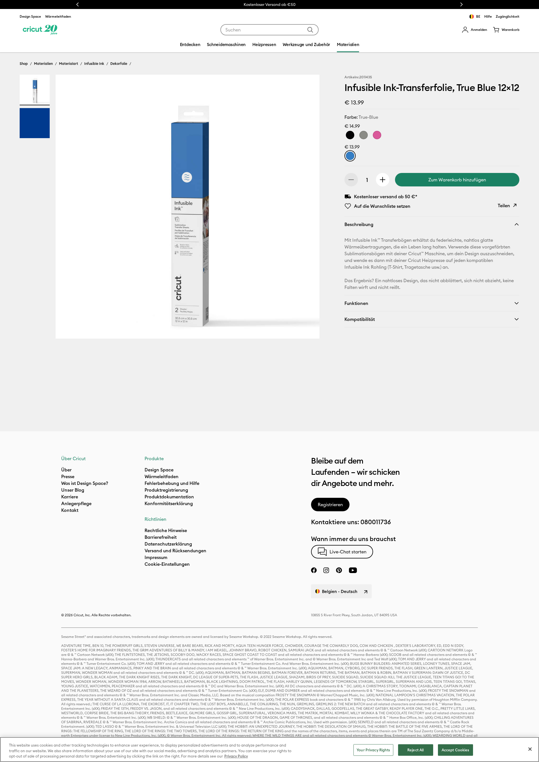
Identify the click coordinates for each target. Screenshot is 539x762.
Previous (77, 4)
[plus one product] (382, 179)
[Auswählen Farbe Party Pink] (377, 135)
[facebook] (314, 570)
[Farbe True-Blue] (350, 155)
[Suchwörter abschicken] (310, 29)
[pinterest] (339, 570)
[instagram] (326, 570)
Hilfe (488, 16)
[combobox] (269, 29)
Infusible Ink (94, 63)
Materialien (43, 63)
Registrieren (330, 504)
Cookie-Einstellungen (167, 564)
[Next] (307, 208)
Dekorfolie (118, 63)
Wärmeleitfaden (58, 16)
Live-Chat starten (348, 552)
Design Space (30, 16)
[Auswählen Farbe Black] (350, 135)
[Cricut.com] (40, 29)
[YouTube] (353, 570)
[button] (474, 29)
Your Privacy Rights (373, 749)
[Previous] (68, 208)
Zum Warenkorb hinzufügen (457, 179)
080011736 (375, 522)
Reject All (415, 749)
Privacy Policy (236, 756)
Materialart (68, 63)
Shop (24, 63)
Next (461, 4)
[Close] (530, 749)
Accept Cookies (455, 749)
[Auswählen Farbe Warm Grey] (363, 135)
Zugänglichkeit (507, 16)
